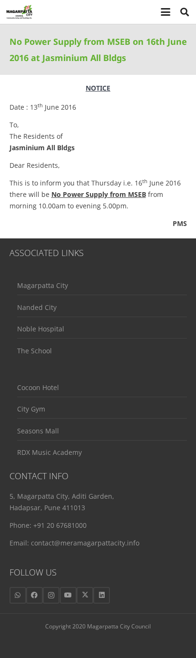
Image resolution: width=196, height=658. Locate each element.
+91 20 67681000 (60, 525)
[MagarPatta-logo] (19, 12)
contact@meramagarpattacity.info (85, 542)
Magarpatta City (42, 285)
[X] (85, 595)
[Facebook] (34, 595)
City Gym (31, 408)
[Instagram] (51, 595)
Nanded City (37, 307)
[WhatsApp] (18, 595)
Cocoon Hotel (38, 387)
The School (34, 350)
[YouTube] (68, 595)
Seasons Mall (38, 430)
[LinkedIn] (101, 595)
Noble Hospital (40, 328)
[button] (166, 12)
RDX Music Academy (49, 452)
